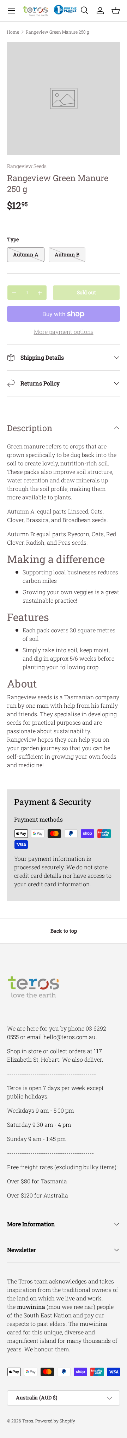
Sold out (86, 292)
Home (13, 32)
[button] (115, 10)
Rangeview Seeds (27, 166)
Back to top (63, 930)
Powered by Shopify (55, 1420)
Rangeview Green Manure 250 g (57, 32)
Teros (27, 1420)
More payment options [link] (63, 331)
